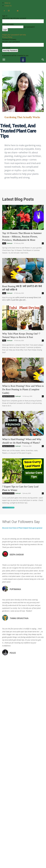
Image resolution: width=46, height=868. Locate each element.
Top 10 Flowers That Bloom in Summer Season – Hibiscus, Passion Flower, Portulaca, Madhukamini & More (22, 236)
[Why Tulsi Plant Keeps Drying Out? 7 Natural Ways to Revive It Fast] (23, 317)
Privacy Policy (7, 37)
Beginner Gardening (8, 396)
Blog (4, 243)
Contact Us (8, 6)
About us (7, 3)
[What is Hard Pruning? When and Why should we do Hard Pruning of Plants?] (23, 423)
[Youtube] (17, 11)
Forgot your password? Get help (14, 35)
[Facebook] (4, 11)
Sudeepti (9, 243)
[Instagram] (8, 10)
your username (8, 24)
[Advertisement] (23, 765)
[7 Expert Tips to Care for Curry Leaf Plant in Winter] (23, 470)
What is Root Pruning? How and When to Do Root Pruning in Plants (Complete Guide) (23, 389)
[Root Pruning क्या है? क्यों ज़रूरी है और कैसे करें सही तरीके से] (23, 270)
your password (28, 27)
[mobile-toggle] (3, 60)
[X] (13, 10)
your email (6, 48)
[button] (43, 60)
